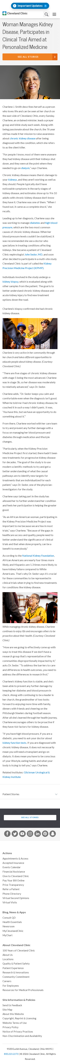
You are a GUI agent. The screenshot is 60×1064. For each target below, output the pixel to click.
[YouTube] (22, 834)
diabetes (35, 222)
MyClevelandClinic (12, 931)
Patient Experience (13, 968)
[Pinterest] (45, 834)
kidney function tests (14, 742)
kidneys (12, 179)
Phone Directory (11, 893)
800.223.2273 (11, 1053)
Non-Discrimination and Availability (22, 1036)
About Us (7, 954)
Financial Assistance (13, 871)
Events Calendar (11, 867)
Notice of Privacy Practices (17, 1031)
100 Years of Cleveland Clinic (18, 950)
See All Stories (28, 56)
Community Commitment (16, 976)
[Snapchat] (53, 834)
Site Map (7, 1009)
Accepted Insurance (13, 862)
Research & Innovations (15, 972)
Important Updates (30, 6)
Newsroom (8, 926)
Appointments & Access (15, 858)
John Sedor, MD (33, 254)
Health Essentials (12, 922)
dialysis (25, 168)
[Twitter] (15, 834)
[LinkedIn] (37, 834)
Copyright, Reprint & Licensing (19, 1018)
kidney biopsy (10, 281)
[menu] (54, 14)
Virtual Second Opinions (15, 898)
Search (46, 14)
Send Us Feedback (12, 1005)
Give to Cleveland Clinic (15, 876)
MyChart (7, 935)
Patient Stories (10, 794)
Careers (6, 981)
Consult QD (9, 917)
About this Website (13, 1014)
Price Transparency (13, 884)
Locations (8, 959)
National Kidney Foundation (38, 555)
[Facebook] (7, 834)
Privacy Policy (10, 1027)
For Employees (10, 985)
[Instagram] (30, 834)
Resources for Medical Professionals (23, 990)
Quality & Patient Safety (16, 963)
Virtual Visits (9, 902)
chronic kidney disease (23, 138)
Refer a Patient (11, 889)
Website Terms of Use (14, 1022)
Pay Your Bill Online (13, 880)
